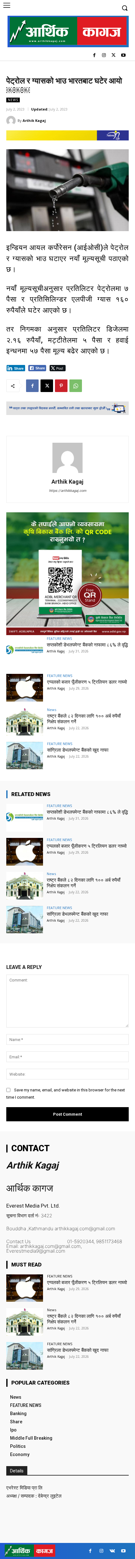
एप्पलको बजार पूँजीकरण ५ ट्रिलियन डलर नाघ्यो (87, 682)
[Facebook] (94, 55)
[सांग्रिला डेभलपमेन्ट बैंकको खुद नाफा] (24, 756)
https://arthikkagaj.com (67, 491)
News (13, 100)
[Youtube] (123, 55)
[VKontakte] (112, 1550)
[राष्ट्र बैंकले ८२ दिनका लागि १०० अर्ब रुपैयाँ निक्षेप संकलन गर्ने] (24, 722)
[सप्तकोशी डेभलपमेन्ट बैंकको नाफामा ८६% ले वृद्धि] (24, 650)
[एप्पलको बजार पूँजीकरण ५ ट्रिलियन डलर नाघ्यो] (24, 688)
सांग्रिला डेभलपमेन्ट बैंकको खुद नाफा (77, 750)
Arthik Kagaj (34, 120)
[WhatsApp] (75, 385)
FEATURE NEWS (59, 638)
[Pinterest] (61, 385)
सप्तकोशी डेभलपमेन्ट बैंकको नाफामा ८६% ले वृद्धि (87, 645)
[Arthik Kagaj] (12, 120)
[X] (113, 55)
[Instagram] (104, 55)
